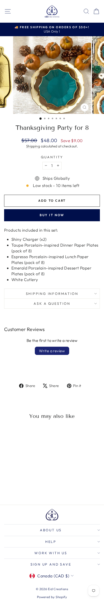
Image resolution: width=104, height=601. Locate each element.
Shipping (33, 146)
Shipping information (52, 293)
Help (50, 541)
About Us (51, 530)
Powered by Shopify (52, 597)
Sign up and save (50, 564)
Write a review (52, 350)
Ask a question (52, 303)
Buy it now (52, 215)
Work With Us (50, 553)
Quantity (52, 157)
